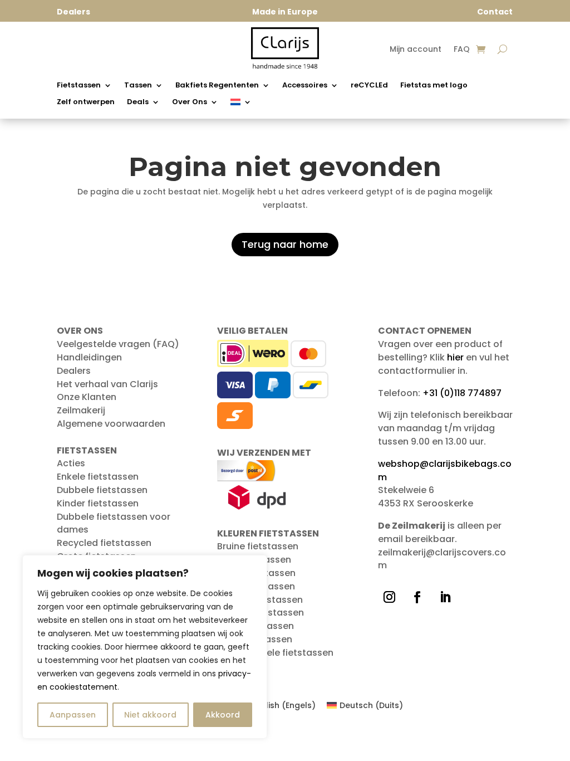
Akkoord (222, 714)
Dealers (74, 370)
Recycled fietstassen (104, 542)
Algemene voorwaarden (111, 423)
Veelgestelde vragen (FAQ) (118, 344)
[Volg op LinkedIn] (445, 597)
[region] (144, 647)
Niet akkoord (150, 714)
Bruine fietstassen (257, 546)
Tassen (138, 85)
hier (455, 357)
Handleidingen (89, 357)
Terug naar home (285, 244)
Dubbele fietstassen (102, 490)
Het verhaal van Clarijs (107, 384)
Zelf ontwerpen (86, 102)
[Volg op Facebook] (417, 597)
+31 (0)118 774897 (462, 393)
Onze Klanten (86, 397)
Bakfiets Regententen (217, 85)
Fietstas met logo (434, 85)
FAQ (462, 50)
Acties (71, 463)
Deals (138, 102)
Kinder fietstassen (98, 503)
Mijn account (415, 50)
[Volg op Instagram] (389, 597)
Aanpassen (73, 714)
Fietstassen (79, 85)
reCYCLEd (369, 85)
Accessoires (304, 85)
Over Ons (189, 102)
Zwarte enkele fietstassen (275, 652)
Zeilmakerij (81, 410)
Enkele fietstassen (98, 476)
